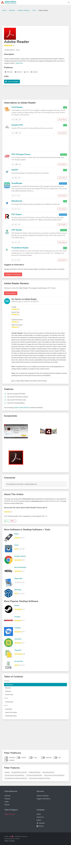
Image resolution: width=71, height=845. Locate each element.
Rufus (16, 534)
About (39, 814)
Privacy (12, 841)
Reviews (8, 688)
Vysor (16, 545)
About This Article (11, 712)
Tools (34, 10)
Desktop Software (24, 10)
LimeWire (17, 639)
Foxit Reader (17, 107)
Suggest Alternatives (43, 799)
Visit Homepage (13, 81)
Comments (8, 709)
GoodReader (16, 183)
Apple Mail (18, 578)
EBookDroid (16, 201)
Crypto (6, 802)
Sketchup (17, 590)
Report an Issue (9, 814)
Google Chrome (20, 556)
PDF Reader (16, 230)
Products (7, 799)
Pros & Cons (9, 695)
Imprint (39, 820)
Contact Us (40, 817)
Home (4, 10)
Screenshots (9, 702)
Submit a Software (43, 796)
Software (12, 10)
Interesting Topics (11, 716)
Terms (6, 841)
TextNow (17, 628)
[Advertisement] (35, 18)
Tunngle (17, 617)
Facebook (41, 823)
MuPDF (14, 170)
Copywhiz (17, 650)
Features (8, 691)
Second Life (18, 661)
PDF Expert (16, 214)
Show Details (62, 119)
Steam (16, 606)
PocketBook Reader (20, 248)
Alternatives (9, 685)
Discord (6, 805)
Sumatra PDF (17, 125)
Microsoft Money (20, 567)
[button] (68, 2)
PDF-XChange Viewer (20, 154)
